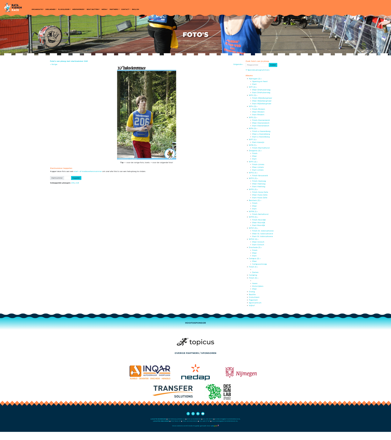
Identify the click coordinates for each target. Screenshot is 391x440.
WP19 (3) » (253, 217)
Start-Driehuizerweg (261, 93)
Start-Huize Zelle (259, 198)
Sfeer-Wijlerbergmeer (262, 101)
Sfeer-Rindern (258, 112)
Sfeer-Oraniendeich (260, 123)
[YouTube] (202, 413)
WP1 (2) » (253, 87)
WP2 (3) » (253, 95)
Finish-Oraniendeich (261, 120)
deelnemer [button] (50, 9)
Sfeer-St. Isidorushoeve (262, 234)
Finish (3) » (253, 278)
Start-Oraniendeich (260, 126)
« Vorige (53, 64)
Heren (255, 283)
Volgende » (238, 64)
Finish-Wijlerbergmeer (262, 98)
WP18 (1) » (253, 211)
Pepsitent (253, 300)
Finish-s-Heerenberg (261, 131)
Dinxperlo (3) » (255, 151)
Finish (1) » (253, 267)
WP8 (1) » (253, 145)
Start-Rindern (258, 115)
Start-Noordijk (258, 225)
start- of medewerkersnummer (88, 171)
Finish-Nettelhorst (260, 214)
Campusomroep (259, 264)
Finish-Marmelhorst (261, 148)
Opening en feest (260, 81)
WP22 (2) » (254, 239)
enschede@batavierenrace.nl (225, 421)
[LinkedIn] (198, 413)
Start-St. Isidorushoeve (262, 236)
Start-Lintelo (258, 170)
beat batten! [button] (93, 9)
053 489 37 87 (204, 421)
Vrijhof (252, 305)
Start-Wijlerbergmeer (261, 104)
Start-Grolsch (258, 245)
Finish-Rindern (258, 109)
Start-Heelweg (258, 187)
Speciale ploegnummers (258, 70)
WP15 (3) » (253, 189)
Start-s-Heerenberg (261, 137)
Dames (255, 272)
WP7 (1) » (253, 140)
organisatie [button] (37, 9)
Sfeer (254, 156)
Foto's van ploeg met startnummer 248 (69, 61)
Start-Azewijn (258, 142)
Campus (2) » (255, 258)
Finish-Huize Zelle (260, 192)
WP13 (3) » (253, 178)
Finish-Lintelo (258, 164)
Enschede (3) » (255, 247)
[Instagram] (193, 413)
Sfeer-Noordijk (258, 223)
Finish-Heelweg (259, 181)
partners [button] (114, 9)
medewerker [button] (78, 9)
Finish (254, 153)
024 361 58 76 (208, 419)
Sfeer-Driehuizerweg (261, 90)
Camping (253, 275)
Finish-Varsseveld (260, 176)
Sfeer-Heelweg (258, 184)
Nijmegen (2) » (255, 79)
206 (73, 183)
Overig (252, 292)
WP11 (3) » (253, 162)
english (135, 9)
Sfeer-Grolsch (258, 242)
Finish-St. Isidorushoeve (263, 231)
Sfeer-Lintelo (258, 167)
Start (254, 84)
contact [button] (125, 9)
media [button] (104, 9)
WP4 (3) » (253, 106)
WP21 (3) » (253, 228)
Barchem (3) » (255, 200)
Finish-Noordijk (259, 220)
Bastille (252, 295)
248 (77, 183)
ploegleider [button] (64, 9)
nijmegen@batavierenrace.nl (227, 419)
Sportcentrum (255, 303)
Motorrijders (257, 286)
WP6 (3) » (253, 128)
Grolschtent (254, 297)
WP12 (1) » (253, 173)
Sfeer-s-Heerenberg (261, 134)
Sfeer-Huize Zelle (259, 195)
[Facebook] (188, 413)
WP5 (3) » (253, 117)
